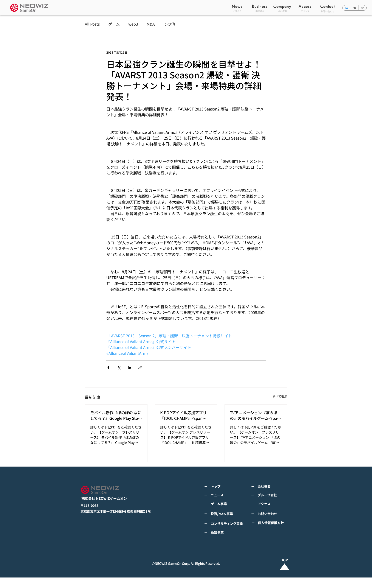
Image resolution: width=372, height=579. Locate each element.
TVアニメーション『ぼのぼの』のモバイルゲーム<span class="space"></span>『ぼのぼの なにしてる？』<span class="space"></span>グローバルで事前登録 (255, 415)
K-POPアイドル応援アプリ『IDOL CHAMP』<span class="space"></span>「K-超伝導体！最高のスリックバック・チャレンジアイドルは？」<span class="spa (185, 415)
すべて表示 (280, 396)
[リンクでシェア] (140, 368)
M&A (151, 24)
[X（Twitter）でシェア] (119, 368)
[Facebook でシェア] (108, 368)
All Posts (92, 24)
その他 (169, 24)
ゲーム (114, 24)
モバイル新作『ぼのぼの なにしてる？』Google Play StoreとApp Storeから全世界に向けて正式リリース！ (116, 415)
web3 (133, 24)
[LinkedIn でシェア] (129, 368)
